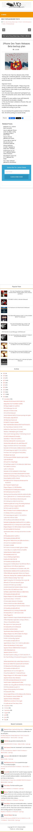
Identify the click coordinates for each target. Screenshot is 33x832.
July (5, 715)
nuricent (6, 756)
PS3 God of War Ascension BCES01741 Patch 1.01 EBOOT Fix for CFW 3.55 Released (20, 344)
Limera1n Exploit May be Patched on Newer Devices (17, 605)
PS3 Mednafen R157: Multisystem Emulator (14, 489)
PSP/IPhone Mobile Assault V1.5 (12, 687)
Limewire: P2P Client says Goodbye (12, 584)
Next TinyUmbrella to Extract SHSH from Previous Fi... (17, 424)
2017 (4, 380)
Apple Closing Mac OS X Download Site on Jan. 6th (16, 580)
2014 (4, 387)
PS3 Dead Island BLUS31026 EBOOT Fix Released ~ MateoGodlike (15, 766)
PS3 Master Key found (9, 455)
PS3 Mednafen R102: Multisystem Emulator (14, 666)
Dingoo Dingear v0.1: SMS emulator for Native (15, 596)
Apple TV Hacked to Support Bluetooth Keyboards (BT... (18, 617)
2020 (4, 373)
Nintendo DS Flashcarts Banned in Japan (14, 582)
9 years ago (17, 820)
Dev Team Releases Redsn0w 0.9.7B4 (13, 427)
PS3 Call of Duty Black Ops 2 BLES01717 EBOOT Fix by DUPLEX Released (20, 335)
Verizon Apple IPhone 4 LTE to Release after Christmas (17, 694)
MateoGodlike (21, 827)
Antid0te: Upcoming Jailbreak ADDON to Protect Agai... (17, 684)
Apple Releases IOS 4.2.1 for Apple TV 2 (14, 670)
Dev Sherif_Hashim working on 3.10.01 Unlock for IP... (17, 654)
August (6, 712)
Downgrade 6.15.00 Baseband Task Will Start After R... (17, 564)
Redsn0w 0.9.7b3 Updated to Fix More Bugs (15, 471)
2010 (4, 396)
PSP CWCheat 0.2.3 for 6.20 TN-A (12, 492)
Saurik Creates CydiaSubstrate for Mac (13, 682)
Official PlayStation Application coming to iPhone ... (16, 619)
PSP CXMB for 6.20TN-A (10, 466)
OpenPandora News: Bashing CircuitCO (14, 631)
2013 (4, 389)
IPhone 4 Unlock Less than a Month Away (14, 603)
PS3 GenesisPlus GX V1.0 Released (12, 626)
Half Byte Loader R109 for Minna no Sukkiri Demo (16, 591)
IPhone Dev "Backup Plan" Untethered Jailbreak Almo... (17, 575)
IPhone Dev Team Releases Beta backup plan (16, 45)
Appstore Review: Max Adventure (12, 677)
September (7, 710)
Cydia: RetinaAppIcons (9, 650)
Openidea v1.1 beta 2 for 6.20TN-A (12, 438)
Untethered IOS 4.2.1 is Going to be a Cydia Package (17, 524)
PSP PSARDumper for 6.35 (10, 408)
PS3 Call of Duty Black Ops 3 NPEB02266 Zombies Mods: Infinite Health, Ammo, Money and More (20, 293)
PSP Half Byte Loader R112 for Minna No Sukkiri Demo (17, 464)
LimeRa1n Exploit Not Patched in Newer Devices (16, 587)
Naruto (6, 729)
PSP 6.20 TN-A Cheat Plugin (10, 462)
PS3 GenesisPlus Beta (9, 691)
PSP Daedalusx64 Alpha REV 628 (12, 561)
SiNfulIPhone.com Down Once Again (13, 701)
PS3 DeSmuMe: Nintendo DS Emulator (13, 601)
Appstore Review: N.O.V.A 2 (10, 652)
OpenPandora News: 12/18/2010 (12, 598)
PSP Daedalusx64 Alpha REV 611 (12, 668)
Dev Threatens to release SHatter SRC (13, 696)
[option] (16, 30)
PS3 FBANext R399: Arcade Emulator (13, 513)
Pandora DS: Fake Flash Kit (10, 559)
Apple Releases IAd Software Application (14, 566)
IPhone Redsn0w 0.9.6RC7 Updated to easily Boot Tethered (9, 147)
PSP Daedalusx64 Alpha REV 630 (12, 538)
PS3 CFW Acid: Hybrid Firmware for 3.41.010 (15, 680)
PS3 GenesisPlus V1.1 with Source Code (13, 612)
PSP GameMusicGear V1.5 (10, 554)
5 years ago (10, 752)
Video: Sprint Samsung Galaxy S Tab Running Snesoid (17, 434)
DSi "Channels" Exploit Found (11, 485)
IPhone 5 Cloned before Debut (11, 622)
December (7, 399)
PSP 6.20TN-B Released (9, 413)
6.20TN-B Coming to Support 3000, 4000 (14, 506)
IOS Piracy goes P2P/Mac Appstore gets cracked (16, 457)
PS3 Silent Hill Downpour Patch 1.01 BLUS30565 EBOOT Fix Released (20, 316)
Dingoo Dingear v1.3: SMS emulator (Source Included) (17, 527)
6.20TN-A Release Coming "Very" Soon (13, 577)
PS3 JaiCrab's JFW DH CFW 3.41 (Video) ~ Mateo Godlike (13, 744)
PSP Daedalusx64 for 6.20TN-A (11, 536)
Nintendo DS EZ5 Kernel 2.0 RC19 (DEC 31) (14, 401)
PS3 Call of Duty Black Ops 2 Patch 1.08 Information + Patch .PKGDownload (20, 324)
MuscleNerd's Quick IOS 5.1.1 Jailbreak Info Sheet (9, 157)
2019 (4, 375)
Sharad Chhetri (8, 815)
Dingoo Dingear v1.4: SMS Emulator (13, 487)
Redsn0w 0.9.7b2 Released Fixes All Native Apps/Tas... (17, 476)
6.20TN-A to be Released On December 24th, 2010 (16, 568)
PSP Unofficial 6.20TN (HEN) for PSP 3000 (14, 519)
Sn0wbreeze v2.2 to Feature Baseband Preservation (17, 473)
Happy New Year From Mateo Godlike (13, 403)
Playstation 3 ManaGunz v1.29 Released (9, 788)
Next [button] (29, 29)
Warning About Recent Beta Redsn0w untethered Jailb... (17, 494)
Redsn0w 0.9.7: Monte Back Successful (9, 127)
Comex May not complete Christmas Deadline (15, 549)
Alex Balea (7, 785)
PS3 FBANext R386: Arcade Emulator (13, 636)
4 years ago (27, 744)
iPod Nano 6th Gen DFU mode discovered (14, 441)
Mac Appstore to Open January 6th (12, 624)
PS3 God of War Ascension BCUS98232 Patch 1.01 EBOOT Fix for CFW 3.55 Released (20, 352)
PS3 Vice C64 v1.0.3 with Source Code (13, 589)
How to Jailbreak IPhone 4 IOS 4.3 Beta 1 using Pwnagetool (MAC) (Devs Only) (9, 132)
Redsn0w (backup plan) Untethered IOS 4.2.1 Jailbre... (17, 522)
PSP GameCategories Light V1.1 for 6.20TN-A (15, 515)
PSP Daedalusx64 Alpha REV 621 (12, 608)
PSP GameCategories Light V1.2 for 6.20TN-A (15, 450)
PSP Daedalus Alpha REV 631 (11, 417)
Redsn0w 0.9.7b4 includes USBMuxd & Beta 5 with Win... (18, 448)
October (6, 708)
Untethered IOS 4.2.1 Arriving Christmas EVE (15, 610)
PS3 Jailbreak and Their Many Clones (13, 703)
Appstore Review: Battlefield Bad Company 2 (15, 647)
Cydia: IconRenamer (9, 469)
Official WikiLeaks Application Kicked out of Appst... (16, 573)
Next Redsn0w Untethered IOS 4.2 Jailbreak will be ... (17, 571)
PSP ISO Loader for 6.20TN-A (11, 508)
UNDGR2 (6, 741)
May (5, 719)
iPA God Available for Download (12, 529)
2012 (4, 392)
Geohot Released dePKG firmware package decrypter (17, 415)
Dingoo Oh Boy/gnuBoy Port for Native (13, 689)
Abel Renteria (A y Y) (9, 762)
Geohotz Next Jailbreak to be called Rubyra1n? (15, 443)
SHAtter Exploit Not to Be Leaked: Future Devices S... (17, 661)
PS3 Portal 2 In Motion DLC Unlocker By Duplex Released (20, 360)
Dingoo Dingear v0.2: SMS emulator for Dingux (15, 633)
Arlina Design (19, 829)
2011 (4, 394)
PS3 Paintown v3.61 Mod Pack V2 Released (18, 307)
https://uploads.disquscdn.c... (16, 729)
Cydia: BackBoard (8, 459)
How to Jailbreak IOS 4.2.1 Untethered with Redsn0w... (17, 496)
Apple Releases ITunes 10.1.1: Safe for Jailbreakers (16, 643)
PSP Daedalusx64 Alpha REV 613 (12, 640)
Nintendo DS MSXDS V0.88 (10, 410)
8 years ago (10, 782)
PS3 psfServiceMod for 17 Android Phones (14, 673)
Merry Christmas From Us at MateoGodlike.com (16, 510)
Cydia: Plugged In (8, 615)
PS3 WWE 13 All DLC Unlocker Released (18, 299)
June (5, 717)
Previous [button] (3, 29)
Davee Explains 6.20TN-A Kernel (12, 478)
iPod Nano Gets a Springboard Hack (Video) (15, 452)
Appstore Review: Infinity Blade (12, 698)
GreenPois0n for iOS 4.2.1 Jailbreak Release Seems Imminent (9, 152)
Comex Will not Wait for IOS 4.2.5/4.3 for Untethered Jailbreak (9, 142)
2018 (4, 378)
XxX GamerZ (7, 747)
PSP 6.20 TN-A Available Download (12, 543)
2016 (4, 382)
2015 (4, 385)
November (7, 705)
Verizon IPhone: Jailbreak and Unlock (8, 137)
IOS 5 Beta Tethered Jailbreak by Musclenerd (9, 161)
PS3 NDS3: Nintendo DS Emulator (12, 436)
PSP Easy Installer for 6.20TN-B (11, 406)
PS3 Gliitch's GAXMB (9, 545)
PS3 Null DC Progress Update (11, 422)
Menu (4, 14)
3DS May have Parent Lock (10, 420)
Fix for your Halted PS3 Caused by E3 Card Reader (16, 663)
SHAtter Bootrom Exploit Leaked (12, 552)
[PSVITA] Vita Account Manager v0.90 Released (13, 332)
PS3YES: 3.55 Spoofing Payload (11, 638)
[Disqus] (16, 213)
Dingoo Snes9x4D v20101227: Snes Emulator (15, 445)
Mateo (6, 792)
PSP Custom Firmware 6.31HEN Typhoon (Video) (16, 547)
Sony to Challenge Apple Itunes (12, 557)
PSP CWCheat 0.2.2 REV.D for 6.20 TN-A (13, 501)
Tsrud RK (6, 772)
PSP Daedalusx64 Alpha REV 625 (12, 594)
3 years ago (20, 737)
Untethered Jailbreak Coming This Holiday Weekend (17, 503)
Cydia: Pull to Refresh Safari (11, 517)
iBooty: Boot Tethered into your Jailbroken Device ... (17, 540)
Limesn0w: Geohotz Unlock (10, 629)
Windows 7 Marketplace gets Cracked (13, 431)
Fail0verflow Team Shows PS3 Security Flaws (15, 429)
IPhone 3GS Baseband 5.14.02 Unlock (13, 645)
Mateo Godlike (4, 759)
